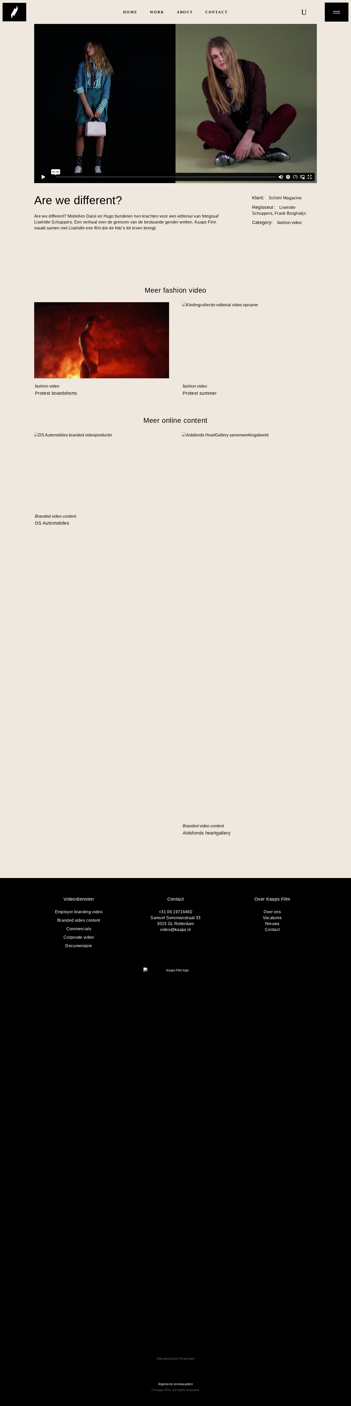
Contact (272, 929)
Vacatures (272, 918)
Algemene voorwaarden (175, 1384)
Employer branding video (79, 912)
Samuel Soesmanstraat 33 (175, 918)
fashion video (47, 386)
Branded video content (55, 516)
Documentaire (78, 946)
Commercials (78, 929)
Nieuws (272, 923)
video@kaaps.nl (175, 929)
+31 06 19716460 (175, 912)
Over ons (272, 912)
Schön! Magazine (285, 198)
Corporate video (78, 937)
